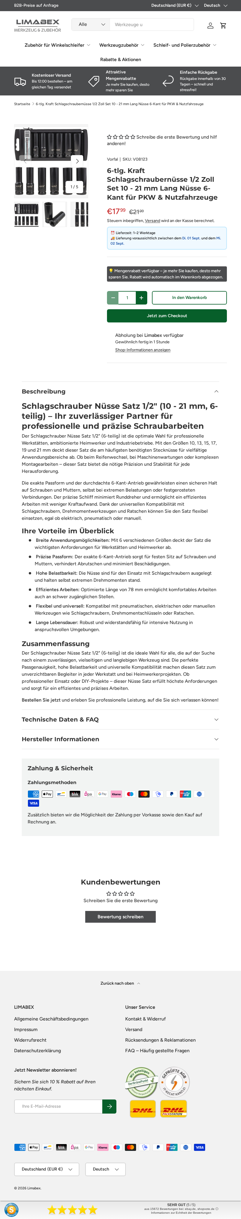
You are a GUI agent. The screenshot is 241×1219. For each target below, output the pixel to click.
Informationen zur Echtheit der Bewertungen (181, 1212)
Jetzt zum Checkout (167, 315)
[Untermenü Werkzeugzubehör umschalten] (142, 44)
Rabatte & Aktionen (120, 59)
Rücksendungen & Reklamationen (160, 1040)
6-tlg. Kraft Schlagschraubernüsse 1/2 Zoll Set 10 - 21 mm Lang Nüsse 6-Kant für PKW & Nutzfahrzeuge (120, 104)
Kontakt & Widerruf (145, 1019)
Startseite (22, 104)
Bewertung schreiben (120, 916)
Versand (152, 220)
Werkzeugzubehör (118, 45)
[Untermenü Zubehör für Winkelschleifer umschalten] (88, 44)
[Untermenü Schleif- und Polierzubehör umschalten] (214, 44)
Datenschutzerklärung (37, 1050)
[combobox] (133, 25)
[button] (223, 25)
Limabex (34, 1188)
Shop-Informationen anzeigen (142, 349)
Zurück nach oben (118, 983)
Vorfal (112, 159)
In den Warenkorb (189, 297)
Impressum (26, 1029)
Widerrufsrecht (30, 1040)
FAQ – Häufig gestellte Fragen (157, 1050)
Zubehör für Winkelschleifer (54, 45)
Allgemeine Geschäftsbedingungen (51, 1019)
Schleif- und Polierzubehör (181, 45)
